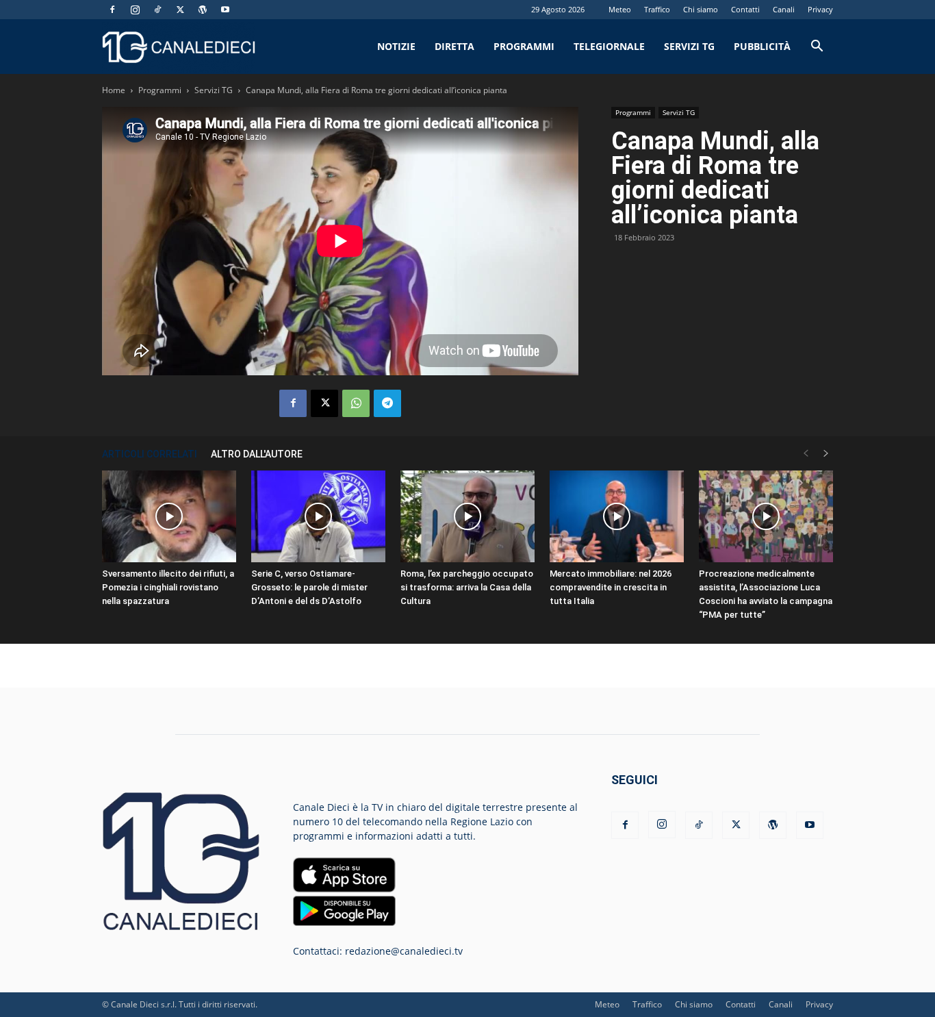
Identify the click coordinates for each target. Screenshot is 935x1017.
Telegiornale (609, 46)
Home (113, 90)
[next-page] (826, 453)
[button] (816, 47)
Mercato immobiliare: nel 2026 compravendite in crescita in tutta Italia (610, 587)
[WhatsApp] (356, 403)
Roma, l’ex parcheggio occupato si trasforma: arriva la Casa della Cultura (466, 587)
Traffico (657, 9)
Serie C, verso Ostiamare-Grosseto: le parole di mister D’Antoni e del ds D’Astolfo (309, 587)
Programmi (524, 46)
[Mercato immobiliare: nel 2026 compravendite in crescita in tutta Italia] (617, 516)
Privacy (820, 9)
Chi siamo (700, 9)
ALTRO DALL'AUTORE (257, 454)
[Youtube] (225, 9)
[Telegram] (387, 403)
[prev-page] (805, 453)
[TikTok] (157, 9)
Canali (784, 9)
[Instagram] (135, 9)
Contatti (745, 9)
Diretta (454, 46)
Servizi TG (689, 46)
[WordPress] (202, 9)
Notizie (396, 46)
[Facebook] (112, 9)
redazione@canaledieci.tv (404, 950)
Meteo (620, 9)
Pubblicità (762, 46)
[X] (180, 9)
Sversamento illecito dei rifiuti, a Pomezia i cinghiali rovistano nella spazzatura (168, 587)
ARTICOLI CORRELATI (149, 454)
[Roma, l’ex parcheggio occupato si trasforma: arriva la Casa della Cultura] (467, 516)
